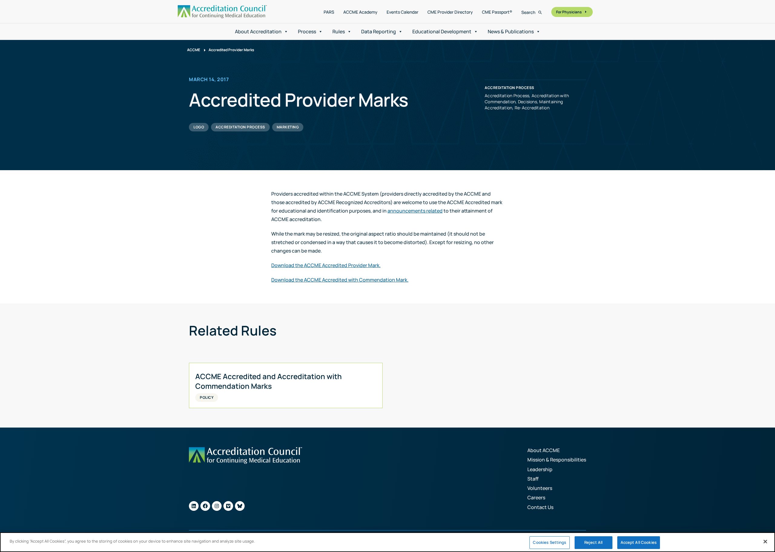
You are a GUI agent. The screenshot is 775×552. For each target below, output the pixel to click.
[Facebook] (205, 506)
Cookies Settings (549, 542)
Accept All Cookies (639, 542)
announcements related (415, 210)
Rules (338, 31)
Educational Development (441, 31)
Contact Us (540, 507)
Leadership (539, 469)
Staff (533, 478)
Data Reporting (378, 31)
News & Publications (511, 31)
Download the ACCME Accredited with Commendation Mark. (339, 279)
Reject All (593, 542)
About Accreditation (258, 31)
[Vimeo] (228, 506)
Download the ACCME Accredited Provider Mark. (326, 265)
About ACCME (543, 450)
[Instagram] (217, 506)
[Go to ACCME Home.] (222, 11)
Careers (536, 497)
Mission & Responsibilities (556, 459)
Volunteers (539, 488)
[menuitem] (329, 12)
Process (307, 31)
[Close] (765, 541)
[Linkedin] (194, 506)
